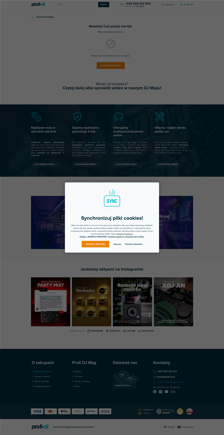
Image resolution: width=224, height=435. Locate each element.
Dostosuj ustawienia (133, 244)
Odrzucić (117, 244)
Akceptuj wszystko (95, 244)
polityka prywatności (125, 234)
